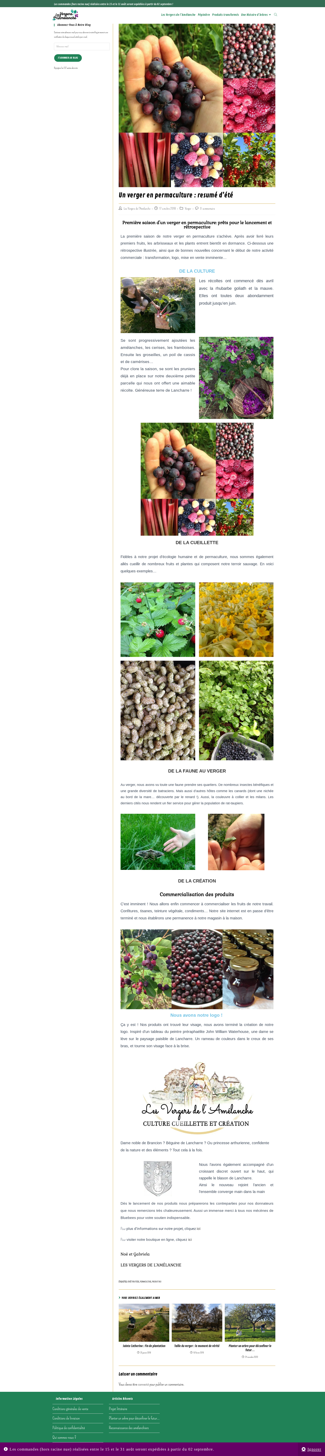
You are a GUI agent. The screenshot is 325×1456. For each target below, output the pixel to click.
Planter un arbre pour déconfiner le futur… (250, 1348)
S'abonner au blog (68, 57)
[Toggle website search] (275, 15)
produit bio (156, 1282)
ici (198, 1228)
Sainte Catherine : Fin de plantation (144, 1346)
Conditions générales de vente (70, 1408)
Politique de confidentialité (68, 1427)
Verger (188, 208)
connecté (143, 1384)
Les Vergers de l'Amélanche (137, 208)
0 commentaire (207, 208)
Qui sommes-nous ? (64, 1437)
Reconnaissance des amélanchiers (129, 1427)
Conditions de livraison (66, 1418)
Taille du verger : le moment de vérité (196, 1346)
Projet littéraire (118, 1408)
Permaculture (145, 1282)
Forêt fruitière (133, 1282)
